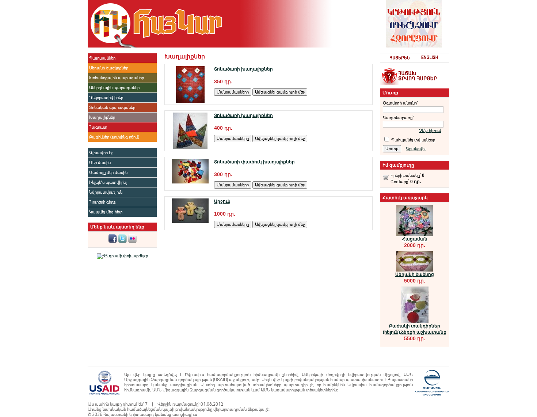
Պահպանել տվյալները (413, 140)
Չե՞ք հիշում (430, 130)
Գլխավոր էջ (101, 152)
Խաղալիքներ (102, 117)
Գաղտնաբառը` (398, 117)
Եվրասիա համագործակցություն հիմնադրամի (232, 374)
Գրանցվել (416, 148)
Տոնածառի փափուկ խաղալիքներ (254, 161)
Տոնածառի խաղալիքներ (243, 69)
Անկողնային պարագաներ (114, 87)
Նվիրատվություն (105, 192)
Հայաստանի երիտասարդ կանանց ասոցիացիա (150, 414)
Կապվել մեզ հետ (106, 212)
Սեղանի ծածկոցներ (108, 68)
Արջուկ (222, 201)
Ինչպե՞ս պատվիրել (108, 182)
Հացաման (414, 239)
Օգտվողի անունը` (400, 103)
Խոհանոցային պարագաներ (116, 77)
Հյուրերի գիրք (102, 202)
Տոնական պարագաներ (112, 107)
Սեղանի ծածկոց (414, 274)
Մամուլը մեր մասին (108, 172)
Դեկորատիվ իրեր (106, 97)
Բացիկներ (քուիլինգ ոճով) (114, 137)
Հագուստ (98, 127)
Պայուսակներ (102, 58)
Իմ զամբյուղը (398, 165)
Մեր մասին (100, 162)
